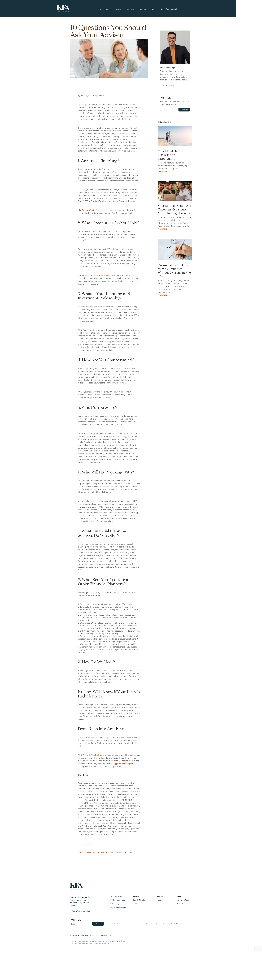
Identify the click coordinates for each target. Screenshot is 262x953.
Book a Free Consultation (169, 9)
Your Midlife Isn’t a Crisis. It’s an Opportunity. (170, 154)
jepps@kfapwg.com (125, 763)
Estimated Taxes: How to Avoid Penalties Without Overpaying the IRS (174, 270)
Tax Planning (137, 904)
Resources (131, 9)
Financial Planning (139, 900)
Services (119, 9)
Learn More (167, 85)
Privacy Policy (115, 924)
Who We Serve (105, 9)
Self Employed (115, 904)
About (153, 9)
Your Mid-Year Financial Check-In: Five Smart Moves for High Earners (174, 209)
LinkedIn (111, 834)
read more (162, 171)
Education (158, 900)
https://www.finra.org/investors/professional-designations (106, 852)
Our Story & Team (183, 900)
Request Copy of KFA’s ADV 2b (167, 924)
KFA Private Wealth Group (89, 210)
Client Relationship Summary (142, 924)
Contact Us (144, 9)
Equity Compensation (118, 900)
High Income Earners (118, 907)
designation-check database (96, 275)
